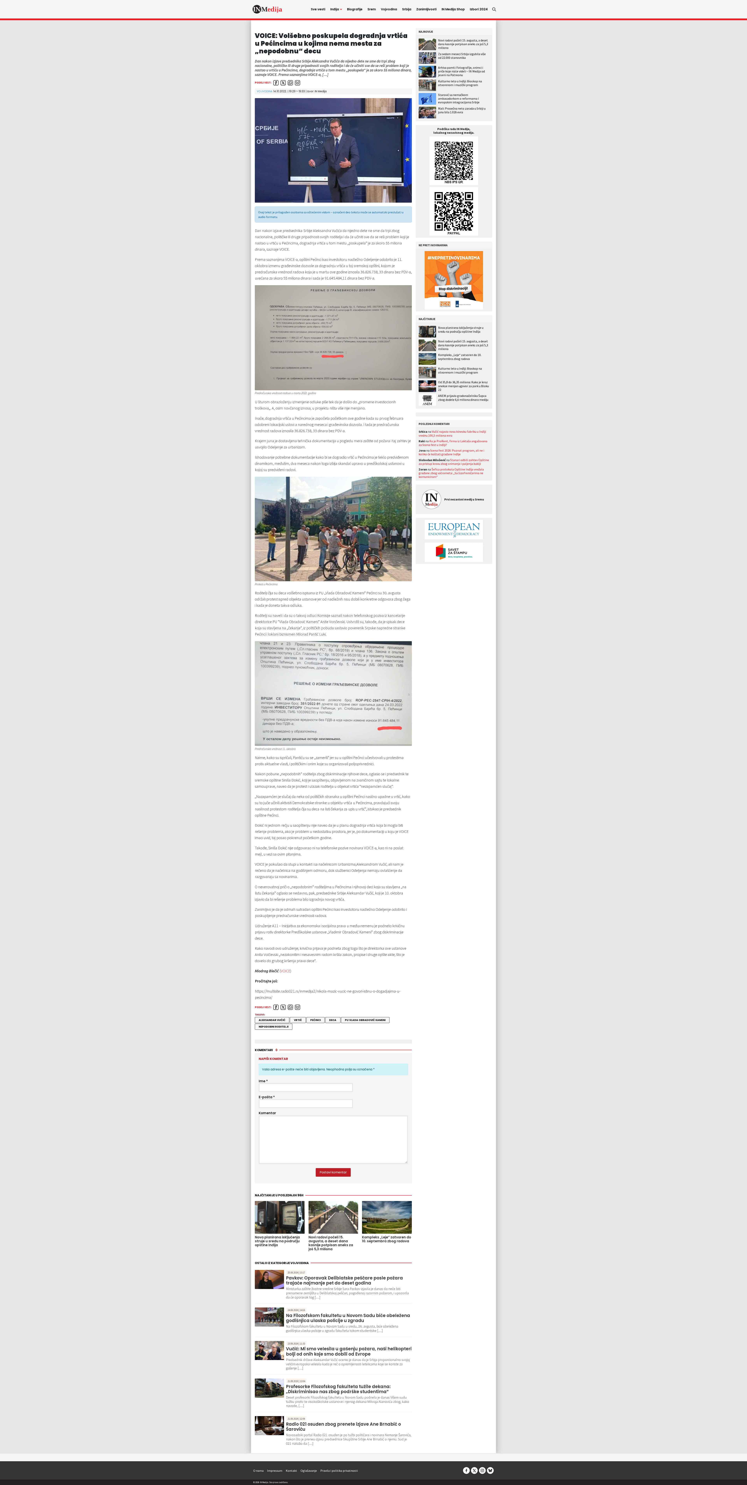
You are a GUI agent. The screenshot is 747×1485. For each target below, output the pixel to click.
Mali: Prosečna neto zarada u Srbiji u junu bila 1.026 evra (462, 110)
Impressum (274, 1471)
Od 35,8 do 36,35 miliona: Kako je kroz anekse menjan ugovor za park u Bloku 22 (463, 385)
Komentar (267, 1113)
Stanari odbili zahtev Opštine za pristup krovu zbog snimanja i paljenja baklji (454, 462)
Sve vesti (318, 9)
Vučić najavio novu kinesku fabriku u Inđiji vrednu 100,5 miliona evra (452, 433)
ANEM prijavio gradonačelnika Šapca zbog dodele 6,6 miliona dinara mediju (463, 397)
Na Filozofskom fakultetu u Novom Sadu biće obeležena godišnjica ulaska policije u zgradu (348, 1318)
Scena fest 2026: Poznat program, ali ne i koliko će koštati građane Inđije (451, 452)
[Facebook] (466, 1470)
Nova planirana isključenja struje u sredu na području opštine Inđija (460, 329)
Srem (371, 9)
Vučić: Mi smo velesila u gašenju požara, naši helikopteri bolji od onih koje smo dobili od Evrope (349, 1351)
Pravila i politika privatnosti (339, 1471)
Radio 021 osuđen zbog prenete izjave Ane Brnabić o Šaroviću (343, 1426)
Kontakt (291, 1471)
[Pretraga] (494, 9)
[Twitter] (474, 1470)
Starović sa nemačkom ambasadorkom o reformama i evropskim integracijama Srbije (459, 98)
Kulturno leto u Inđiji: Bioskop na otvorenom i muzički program (460, 83)
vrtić (298, 1020)
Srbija (406, 9)
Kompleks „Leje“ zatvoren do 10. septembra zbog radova (459, 356)
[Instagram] (482, 1470)
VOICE (285, 970)
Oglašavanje (309, 1471)
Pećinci (315, 1020)
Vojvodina (389, 9)
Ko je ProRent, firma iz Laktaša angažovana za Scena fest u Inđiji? (453, 443)
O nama (258, 1471)
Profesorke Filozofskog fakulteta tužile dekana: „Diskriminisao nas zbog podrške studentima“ (338, 1389)
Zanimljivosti (426, 9)
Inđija (334, 9)
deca (332, 1020)
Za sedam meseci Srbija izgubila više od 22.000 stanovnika (462, 56)
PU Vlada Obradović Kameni (365, 1020)
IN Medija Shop (453, 9)
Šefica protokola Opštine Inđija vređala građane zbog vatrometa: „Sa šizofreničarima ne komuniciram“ (451, 473)
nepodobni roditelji (273, 1027)
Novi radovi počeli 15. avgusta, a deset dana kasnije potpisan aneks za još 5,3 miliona (463, 44)
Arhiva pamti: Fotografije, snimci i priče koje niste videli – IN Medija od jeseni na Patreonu (461, 71)
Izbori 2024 (479, 9)
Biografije (354, 9)
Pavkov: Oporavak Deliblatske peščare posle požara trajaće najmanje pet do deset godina (344, 1280)
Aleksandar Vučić (272, 1020)
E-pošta (267, 1097)
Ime (263, 1081)
